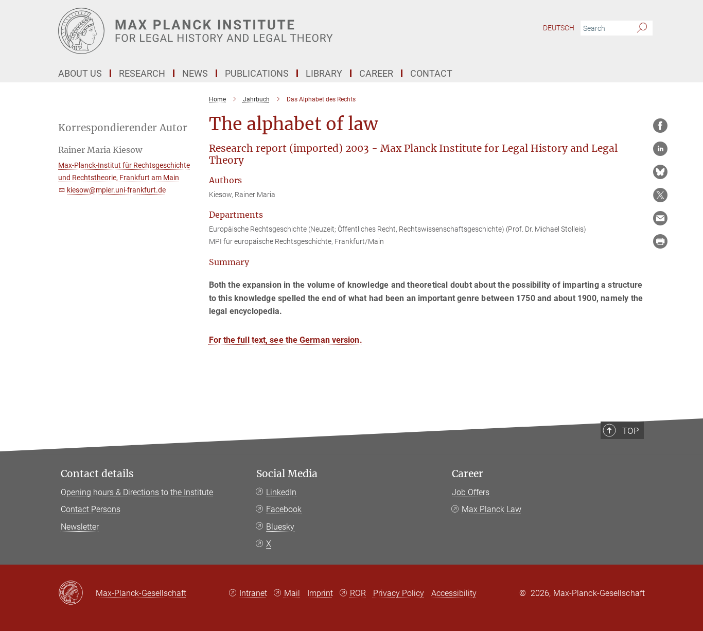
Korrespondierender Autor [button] (122, 128)
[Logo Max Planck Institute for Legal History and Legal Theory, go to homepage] (251, 31)
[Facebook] (660, 125)
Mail (292, 593)
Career (467, 474)
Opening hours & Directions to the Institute (137, 492)
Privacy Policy (398, 593)
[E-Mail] (660, 218)
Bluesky (280, 527)
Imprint (320, 593)
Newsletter (80, 527)
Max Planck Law (491, 509)
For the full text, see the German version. (285, 340)
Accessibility (454, 593)
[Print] (660, 241)
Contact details (97, 474)
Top (630, 431)
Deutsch (558, 28)
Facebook (284, 509)
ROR (358, 593)
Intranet (253, 593)
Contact (431, 73)
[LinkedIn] (660, 148)
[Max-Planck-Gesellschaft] (77, 593)
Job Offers (470, 492)
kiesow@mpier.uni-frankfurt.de (116, 190)
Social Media (287, 474)
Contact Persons (90, 509)
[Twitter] (660, 195)
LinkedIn (281, 492)
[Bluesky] (660, 172)
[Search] (642, 28)
